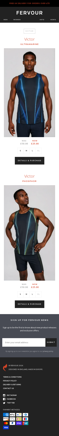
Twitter (11, 403)
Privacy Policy (10, 381)
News (53, 19)
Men (6, 19)
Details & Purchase (29, 161)
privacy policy (48, 351)
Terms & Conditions (12, 377)
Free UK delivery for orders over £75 (29, 3)
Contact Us (8, 388)
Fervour (30, 13)
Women (17, 19)
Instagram (12, 395)
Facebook (11, 399)
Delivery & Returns (12, 385)
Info (42, 19)
